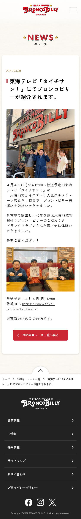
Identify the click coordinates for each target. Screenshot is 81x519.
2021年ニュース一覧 (28, 379)
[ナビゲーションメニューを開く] (73, 10)
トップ (6, 379)
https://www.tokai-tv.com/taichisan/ (30, 306)
